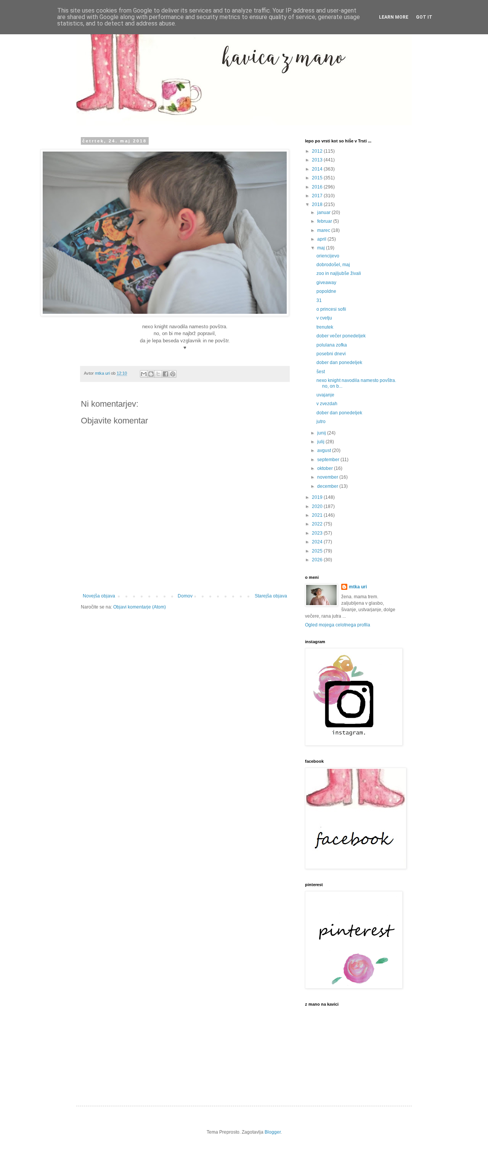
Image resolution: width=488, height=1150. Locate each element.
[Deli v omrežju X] (158, 374)
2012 (318, 151)
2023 (318, 533)
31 (319, 300)
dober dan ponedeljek (339, 362)
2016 (318, 187)
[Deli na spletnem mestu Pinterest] (173, 374)
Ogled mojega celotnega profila (337, 625)
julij (321, 441)
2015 (318, 177)
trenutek (324, 327)
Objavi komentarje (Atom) (139, 607)
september (328, 459)
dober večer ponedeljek (341, 336)
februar (325, 221)
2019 (318, 497)
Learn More (393, 17)
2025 (318, 551)
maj (321, 248)
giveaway (326, 282)
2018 (318, 204)
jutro (321, 421)
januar (324, 212)
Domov (185, 596)
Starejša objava (271, 596)
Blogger (273, 1132)
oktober (325, 468)
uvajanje (325, 395)
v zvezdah (326, 403)
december (328, 486)
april (322, 239)
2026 (318, 559)
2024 (318, 542)
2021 (318, 515)
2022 (318, 524)
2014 (318, 169)
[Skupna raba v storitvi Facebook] (165, 374)
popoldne (326, 291)
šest (320, 371)
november (328, 477)
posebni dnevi (331, 353)
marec (324, 230)
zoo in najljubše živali (338, 273)
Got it (424, 17)
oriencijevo (327, 256)
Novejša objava (99, 596)
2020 (318, 506)
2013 (318, 160)
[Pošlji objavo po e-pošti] (144, 374)
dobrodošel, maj (333, 264)
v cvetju (324, 318)
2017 (318, 195)
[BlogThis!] (151, 374)
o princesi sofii (331, 309)
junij (322, 433)
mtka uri (358, 586)
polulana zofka (331, 345)
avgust (324, 450)
